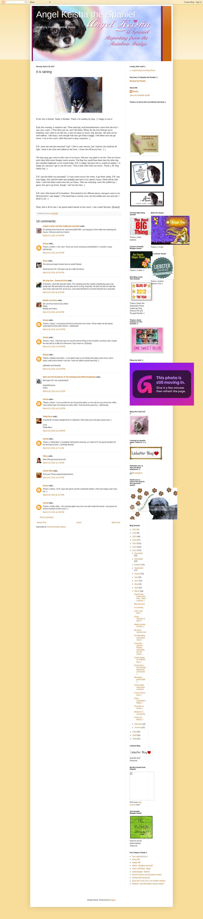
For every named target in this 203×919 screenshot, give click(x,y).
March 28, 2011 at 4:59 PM (53, 236)
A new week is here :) (140, 694)
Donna (45, 244)
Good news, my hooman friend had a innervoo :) (140, 669)
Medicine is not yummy (139, 713)
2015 (134, 536)
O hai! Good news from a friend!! (139, 687)
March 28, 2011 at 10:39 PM (54, 369)
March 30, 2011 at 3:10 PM (53, 478)
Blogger (112, 900)
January (137, 727)
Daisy (45, 261)
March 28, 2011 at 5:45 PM (53, 253)
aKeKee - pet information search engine (148, 884)
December (138, 553)
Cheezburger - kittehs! (141, 872)
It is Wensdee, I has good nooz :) (139, 638)
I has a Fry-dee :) (138, 612)
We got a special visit (140, 631)
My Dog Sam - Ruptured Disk (55, 281)
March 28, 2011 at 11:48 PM (54, 431)
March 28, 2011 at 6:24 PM (53, 273)
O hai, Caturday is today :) (140, 700)
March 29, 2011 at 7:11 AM (53, 448)
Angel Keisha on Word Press (143, 70)
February (138, 724)
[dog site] (142, 800)
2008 (134, 739)
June (136, 581)
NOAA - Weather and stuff (142, 866)
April (136, 588)
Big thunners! (139, 604)
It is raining (138, 607)
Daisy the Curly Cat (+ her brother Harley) (148, 881)
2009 (134, 735)
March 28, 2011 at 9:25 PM (53, 292)
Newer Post (41, 523)
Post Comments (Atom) (56, 527)
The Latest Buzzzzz (140, 857)
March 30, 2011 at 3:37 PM (53, 495)
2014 (134, 540)
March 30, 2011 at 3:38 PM (53, 512)
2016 (134, 533)
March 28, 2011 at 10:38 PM (54, 347)
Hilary (45, 456)
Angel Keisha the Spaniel (85, 14)
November (138, 559)
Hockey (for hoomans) (141, 878)
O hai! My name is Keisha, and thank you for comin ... (139, 648)
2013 (134, 543)
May (136, 584)
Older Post (116, 523)
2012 (134, 547)
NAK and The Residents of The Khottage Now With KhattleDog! (69, 377)
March (137, 591)
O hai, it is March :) (138, 718)
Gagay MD (136, 862)
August (137, 574)
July (136, 577)
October (137, 565)
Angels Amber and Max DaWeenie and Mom (61, 226)
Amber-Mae (48, 471)
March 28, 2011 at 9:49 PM (53, 312)
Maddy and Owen (50, 300)
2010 (134, 732)
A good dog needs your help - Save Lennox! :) (140, 597)
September (138, 568)
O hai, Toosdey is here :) (139, 619)
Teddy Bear (47, 416)
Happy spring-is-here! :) (140, 625)
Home (79, 523)
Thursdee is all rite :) (139, 707)
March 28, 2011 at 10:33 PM (54, 329)
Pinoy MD (136, 859)
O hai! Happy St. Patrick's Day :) (140, 660)
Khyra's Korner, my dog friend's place (147, 875)
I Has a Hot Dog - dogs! (141, 869)
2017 (134, 529)
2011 (134, 550)
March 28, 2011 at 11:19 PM (54, 408)
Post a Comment (46, 517)
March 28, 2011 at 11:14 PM (54, 391)
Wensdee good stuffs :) (139, 679)
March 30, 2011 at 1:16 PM (53, 463)
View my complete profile (140, 95)
